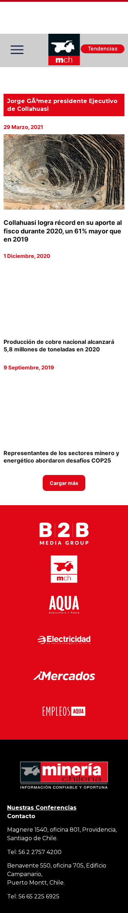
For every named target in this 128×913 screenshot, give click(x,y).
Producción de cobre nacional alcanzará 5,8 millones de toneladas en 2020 (59, 345)
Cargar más (64, 483)
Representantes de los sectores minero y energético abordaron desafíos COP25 (61, 456)
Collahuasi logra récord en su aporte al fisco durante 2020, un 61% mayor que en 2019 (63, 231)
